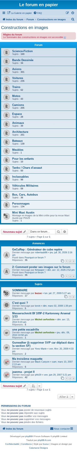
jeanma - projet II (23, 371)
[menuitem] (19, 13)
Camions (18, 105)
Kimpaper (40, 270)
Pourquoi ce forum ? (35, 257)
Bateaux (17, 140)
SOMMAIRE (20, 290)
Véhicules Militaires (25, 185)
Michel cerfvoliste (45, 319)
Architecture (20, 131)
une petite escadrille (25, 329)
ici (65, 37)
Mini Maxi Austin (23, 212)
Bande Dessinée (22, 60)
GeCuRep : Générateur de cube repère (37, 249)
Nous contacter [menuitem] (62, 428)
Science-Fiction (22, 51)
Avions (16, 69)
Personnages (21, 203)
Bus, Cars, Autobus (25, 194)
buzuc (38, 293)
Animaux (18, 122)
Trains (16, 87)
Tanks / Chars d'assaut (27, 167)
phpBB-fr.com (44, 440)
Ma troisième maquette (27, 358)
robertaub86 (41, 252)
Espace (17, 114)
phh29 (38, 374)
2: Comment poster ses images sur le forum (41, 267)
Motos (16, 96)
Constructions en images (24, 27)
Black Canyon (42, 361)
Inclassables (20, 176)
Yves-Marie (41, 348)
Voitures (17, 78)
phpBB (28, 436)
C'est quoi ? (20, 302)
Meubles (17, 149)
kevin (37, 305)
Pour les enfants (23, 158)
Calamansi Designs (38, 448)
